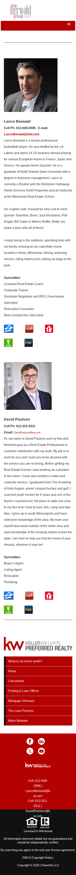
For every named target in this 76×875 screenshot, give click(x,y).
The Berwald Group (20, 11)
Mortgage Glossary (21, 700)
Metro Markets (18, 720)
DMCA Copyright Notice (37, 857)
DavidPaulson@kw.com (27, 432)
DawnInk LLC (50, 865)
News (12, 671)
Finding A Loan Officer (23, 691)
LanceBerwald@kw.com (21, 134)
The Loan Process (21, 710)
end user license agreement (57, 850)
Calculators (16, 681)
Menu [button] (38, 26)
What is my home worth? (25, 661)
